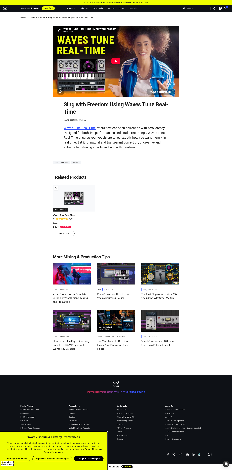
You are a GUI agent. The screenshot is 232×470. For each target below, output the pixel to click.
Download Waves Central (79, 424)
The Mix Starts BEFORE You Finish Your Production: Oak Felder (112, 345)
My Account (121, 410)
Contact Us (169, 413)
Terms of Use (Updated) (174, 421)
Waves (23, 17)
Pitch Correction (61, 162)
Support (120, 424)
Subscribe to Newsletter (175, 410)
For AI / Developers (173, 439)
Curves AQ (24, 413)
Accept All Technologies (88, 458)
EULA (167, 435)
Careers (120, 439)
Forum (119, 432)
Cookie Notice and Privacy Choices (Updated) (183, 428)
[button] (7, 463)
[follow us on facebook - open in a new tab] (168, 454)
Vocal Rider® (25, 424)
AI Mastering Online (125, 421)
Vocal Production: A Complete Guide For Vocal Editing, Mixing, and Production (70, 298)
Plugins (72, 413)
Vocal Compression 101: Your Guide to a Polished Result (157, 343)
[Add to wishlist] (56, 188)
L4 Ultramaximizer (27, 417)
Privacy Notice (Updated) (175, 424)
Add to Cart (63, 233)
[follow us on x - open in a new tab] (173, 454)
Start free (48, 8)
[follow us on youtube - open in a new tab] (187, 454)
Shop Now (144, 2)
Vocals (76, 162)
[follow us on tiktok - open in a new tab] (199, 454)
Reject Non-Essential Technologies (52, 458)
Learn (32, 17)
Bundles (72, 417)
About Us (169, 417)
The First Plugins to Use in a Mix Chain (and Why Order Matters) (159, 296)
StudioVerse (73, 421)
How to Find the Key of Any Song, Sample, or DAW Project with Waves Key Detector (71, 345)
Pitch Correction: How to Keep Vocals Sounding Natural (113, 296)
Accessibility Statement (174, 432)
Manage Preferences (17, 458)
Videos (41, 17)
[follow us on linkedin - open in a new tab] (194, 454)
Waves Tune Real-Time (80, 128)
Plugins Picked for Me (126, 417)
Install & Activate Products (79, 428)
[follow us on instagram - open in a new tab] (180, 454)
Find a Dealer (122, 435)
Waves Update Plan (125, 413)
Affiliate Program (124, 428)
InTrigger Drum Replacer (30, 428)
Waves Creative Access (30, 8)
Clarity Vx (24, 421)
